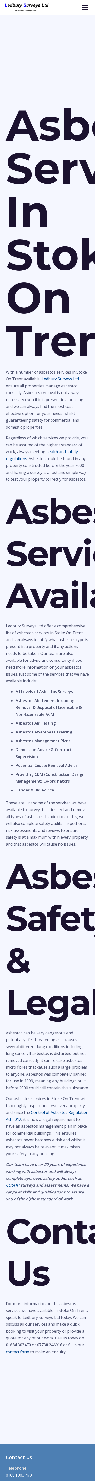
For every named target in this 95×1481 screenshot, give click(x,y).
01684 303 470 (19, 1475)
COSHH (12, 1185)
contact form (17, 1351)
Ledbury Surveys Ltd (60, 379)
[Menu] (85, 7)
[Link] (26, 7)
